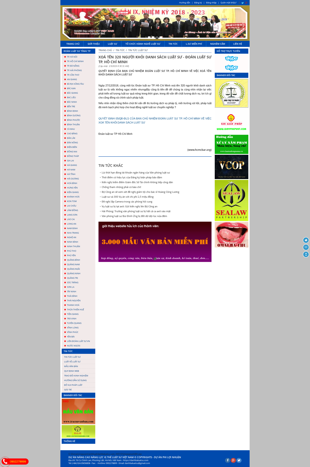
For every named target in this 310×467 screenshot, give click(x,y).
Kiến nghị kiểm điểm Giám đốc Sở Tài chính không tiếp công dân (137, 182)
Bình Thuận (73, 124)
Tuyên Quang (74, 323)
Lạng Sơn (72, 214)
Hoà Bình (72, 183)
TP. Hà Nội (72, 56)
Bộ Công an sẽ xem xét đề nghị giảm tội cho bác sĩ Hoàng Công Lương (140, 191)
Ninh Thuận (73, 246)
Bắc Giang (72, 92)
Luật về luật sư (72, 361)
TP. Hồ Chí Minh (75, 61)
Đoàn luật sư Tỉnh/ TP (77, 51)
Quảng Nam (73, 264)
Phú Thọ (71, 250)
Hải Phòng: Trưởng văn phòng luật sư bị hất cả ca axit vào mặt (136, 211)
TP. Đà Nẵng (73, 65)
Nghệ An (71, 237)
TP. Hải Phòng (74, 70)
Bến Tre (71, 106)
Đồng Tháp (73, 156)
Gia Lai (70, 160)
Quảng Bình (73, 259)
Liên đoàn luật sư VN (78, 341)
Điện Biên (72, 147)
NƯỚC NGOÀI (73, 345)
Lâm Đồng (72, 210)
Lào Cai (71, 219)
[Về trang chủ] (306, 240)
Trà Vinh (71, 318)
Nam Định (72, 228)
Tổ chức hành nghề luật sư (142, 43)
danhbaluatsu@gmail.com (137, 463)
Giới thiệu (94, 43)
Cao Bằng (72, 133)
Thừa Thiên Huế (75, 309)
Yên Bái (71, 336)
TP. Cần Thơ (73, 74)
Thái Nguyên (74, 300)
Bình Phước (73, 119)
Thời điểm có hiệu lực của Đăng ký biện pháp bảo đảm (132, 177)
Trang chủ (72, 43)
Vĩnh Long (72, 327)
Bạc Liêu (71, 97)
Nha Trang (73, 232)
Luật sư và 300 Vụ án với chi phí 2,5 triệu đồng (128, 196)
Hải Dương (73, 178)
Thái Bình (72, 296)
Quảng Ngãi (73, 268)
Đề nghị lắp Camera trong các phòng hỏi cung (127, 201)
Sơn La (70, 286)
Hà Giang (72, 165)
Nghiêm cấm (217, 43)
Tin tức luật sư (72, 356)
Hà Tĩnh (71, 174)
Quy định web (71, 370)
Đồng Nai (72, 151)
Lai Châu (71, 205)
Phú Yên (71, 255)
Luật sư (112, 43)
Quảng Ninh (73, 273)
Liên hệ (237, 43)
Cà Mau (71, 129)
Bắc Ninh (72, 101)
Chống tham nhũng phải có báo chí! (121, 187)
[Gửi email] (306, 247)
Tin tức (173, 43)
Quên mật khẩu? (229, 2)
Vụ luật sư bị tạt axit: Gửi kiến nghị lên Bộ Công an (129, 206)
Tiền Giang (72, 314)
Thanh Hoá (73, 305)
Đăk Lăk (71, 138)
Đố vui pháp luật (73, 384)
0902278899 (18, 461)
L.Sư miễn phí (194, 43)
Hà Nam (71, 169)
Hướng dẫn (184, 2)
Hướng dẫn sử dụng (75, 380)
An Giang (72, 79)
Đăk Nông (72, 142)
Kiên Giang (73, 192)
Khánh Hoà (73, 196)
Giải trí (68, 389)
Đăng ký (198, 2)
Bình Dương (73, 115)
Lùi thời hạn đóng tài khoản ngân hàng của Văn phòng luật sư (136, 172)
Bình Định (72, 110)
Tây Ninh (71, 291)
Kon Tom (72, 201)
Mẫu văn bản (71, 366)
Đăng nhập (211, 2)
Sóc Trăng (72, 282)
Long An (71, 223)
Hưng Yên (72, 187)
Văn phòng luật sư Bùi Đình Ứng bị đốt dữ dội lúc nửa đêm (134, 216)
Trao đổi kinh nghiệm (76, 375)
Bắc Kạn (71, 88)
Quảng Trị (72, 277)
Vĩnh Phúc (72, 332)
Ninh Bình (72, 241)
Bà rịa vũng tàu (75, 83)
